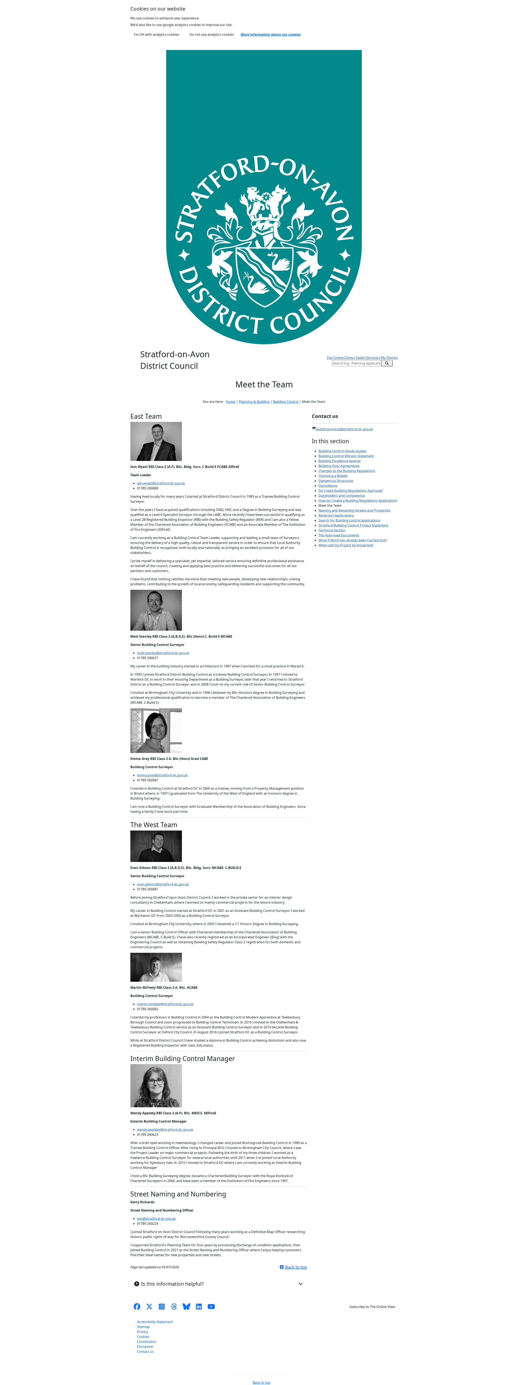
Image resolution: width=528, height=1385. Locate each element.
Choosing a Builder (333, 476)
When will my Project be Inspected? (346, 545)
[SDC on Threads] (174, 1306)
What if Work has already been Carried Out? (352, 540)
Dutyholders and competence (341, 495)
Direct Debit (354, 357)
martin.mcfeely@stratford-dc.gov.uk (165, 1004)
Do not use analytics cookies (212, 34)
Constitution (146, 1341)
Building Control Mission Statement (346, 456)
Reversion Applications (336, 515)
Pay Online (335, 357)
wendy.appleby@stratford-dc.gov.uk (165, 1129)
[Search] (387, 363)
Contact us (145, 1351)
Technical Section (331, 530)
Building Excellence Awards (339, 461)
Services (372, 357)
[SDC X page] (149, 1306)
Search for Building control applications (349, 520)
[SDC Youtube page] (211, 1306)
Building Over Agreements (339, 466)
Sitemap (143, 1326)
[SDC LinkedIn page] (199, 1306)
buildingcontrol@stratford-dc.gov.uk (344, 429)
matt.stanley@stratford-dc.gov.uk (163, 653)
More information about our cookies (271, 34)
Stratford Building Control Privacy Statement (353, 525)
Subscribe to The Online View (372, 1306)
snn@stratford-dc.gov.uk (156, 1218)
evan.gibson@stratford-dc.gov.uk (163, 884)
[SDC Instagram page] (161, 1306)
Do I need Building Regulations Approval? (350, 490)
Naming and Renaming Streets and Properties (354, 510)
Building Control (285, 401)
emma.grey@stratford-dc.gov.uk (162, 775)
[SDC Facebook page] (137, 1306)
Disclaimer (145, 1346)
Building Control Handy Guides (342, 451)
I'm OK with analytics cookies (156, 34)
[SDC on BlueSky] (186, 1306)
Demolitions (327, 485)
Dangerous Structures (335, 480)
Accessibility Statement (155, 1322)
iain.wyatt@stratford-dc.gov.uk (161, 483)
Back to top (295, 1267)
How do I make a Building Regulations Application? (357, 500)
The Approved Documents (338, 535)
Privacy (142, 1331)
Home (230, 401)
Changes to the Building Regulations (346, 471)
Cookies (143, 1336)
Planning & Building (254, 401)
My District (389, 357)
